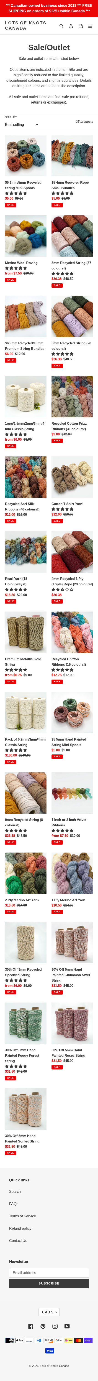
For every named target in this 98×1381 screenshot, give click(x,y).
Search (15, 1191)
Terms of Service (22, 1216)
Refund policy (20, 1228)
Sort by (11, 117)
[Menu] (90, 26)
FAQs (13, 1204)
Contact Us (18, 1241)
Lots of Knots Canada (25, 25)
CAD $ (47, 1312)
